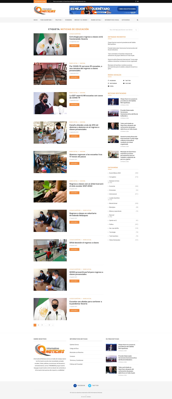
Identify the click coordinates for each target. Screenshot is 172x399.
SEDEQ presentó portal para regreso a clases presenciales (86, 273)
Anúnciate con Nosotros (76, 352)
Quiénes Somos (74, 344)
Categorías (126, 20)
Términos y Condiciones (76, 360)
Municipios (123, 207)
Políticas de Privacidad (76, 364)
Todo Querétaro (46, 20)
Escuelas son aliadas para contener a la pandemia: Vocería (85, 303)
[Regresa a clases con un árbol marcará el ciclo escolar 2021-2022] (50, 191)
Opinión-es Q (123, 220)
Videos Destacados (123, 240)
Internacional (123, 194)
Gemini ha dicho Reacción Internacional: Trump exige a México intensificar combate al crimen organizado (129, 140)
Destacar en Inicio (114, 181)
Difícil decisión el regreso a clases (84, 243)
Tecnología (123, 232)
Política (58, 20)
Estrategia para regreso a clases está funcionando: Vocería (86, 38)
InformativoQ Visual (112, 20)
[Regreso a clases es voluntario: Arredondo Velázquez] (50, 221)
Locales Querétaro (75, 34)
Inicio (36, 20)
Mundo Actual (96, 20)
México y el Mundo (81, 20)
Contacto (72, 356)
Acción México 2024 (123, 173)
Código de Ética (74, 348)
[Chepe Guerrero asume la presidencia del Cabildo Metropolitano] (113, 101)
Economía (68, 20)
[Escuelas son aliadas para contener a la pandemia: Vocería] (50, 309)
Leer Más (74, 45)
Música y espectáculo (123, 211)
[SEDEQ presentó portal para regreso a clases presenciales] (50, 280)
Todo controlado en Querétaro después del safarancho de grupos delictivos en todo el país (128, 126)
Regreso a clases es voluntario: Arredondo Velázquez (83, 214)
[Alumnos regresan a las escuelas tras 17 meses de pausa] (50, 162)
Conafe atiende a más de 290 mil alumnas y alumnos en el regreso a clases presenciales (84, 127)
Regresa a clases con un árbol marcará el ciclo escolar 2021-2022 (86, 185)
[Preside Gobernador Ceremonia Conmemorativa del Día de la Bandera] (113, 113)
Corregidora (123, 177)
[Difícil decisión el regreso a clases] (50, 250)
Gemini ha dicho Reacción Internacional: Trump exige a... (68, 1)
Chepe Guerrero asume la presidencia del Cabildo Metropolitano (128, 101)
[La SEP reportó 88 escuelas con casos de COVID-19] (50, 103)
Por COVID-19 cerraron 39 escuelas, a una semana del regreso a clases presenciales (85, 68)
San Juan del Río (123, 228)
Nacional (82, 63)
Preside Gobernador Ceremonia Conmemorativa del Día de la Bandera (129, 113)
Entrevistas (123, 190)
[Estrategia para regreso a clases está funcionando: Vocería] (50, 44)
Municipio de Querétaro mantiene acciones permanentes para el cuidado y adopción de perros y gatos (122, 66)
